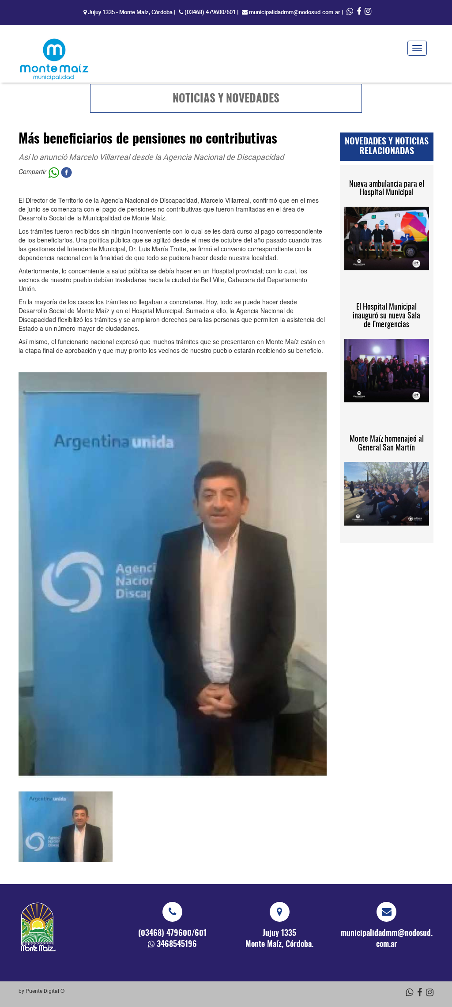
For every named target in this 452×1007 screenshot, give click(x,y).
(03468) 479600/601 (210, 12)
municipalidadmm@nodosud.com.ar (294, 12)
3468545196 (177, 945)
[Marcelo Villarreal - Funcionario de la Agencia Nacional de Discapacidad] (66, 826)
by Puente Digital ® (41, 990)
